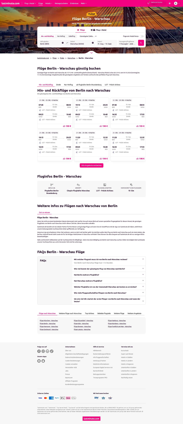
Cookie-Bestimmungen (72, 361)
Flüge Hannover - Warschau (49, 326)
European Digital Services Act (103, 367)
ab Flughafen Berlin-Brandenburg (88, 85)
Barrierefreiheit (98, 371)
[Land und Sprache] (170, 3)
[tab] (81, 30)
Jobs (66, 371)
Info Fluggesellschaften (101, 357)
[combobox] (52, 43)
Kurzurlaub (124, 350)
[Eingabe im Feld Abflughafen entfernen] (62, 42)
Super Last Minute (127, 354)
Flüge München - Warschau (49, 320)
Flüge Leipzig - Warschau (82, 329)
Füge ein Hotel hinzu (131, 36)
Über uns (68, 350)
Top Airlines (89, 313)
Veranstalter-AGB (71, 367)
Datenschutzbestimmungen (74, 357)
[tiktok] (51, 351)
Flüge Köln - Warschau (81, 323)
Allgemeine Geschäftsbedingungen (77, 354)
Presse (67, 374)
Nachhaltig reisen (127, 377)
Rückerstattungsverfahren (102, 354)
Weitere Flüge (119, 313)
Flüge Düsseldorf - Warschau (83, 320)
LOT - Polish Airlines (112, 85)
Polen (62, 58)
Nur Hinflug (61, 36)
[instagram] (43, 351)
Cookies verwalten (71, 364)
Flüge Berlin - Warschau (47, 323)
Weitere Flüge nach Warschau (70, 313)
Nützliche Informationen (101, 364)
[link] (54, 112)
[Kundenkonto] (177, 3)
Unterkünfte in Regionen (129, 374)
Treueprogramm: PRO (100, 377)
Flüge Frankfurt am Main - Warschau (120, 326)
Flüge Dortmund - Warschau (49, 329)
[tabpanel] (91, 127)
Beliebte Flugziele (104, 313)
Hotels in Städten (126, 357)
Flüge (55, 58)
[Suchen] (141, 43)
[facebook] (39, 351)
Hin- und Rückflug (47, 36)
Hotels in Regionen (127, 364)
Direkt (58, 85)
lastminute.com (43, 58)
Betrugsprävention (99, 374)
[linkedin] (47, 351)
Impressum (68, 377)
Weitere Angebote (134, 313)
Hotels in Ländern (127, 361)
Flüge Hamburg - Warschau (117, 320)
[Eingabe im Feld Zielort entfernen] (92, 42)
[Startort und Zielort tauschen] (67, 42)
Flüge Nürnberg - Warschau (117, 323)
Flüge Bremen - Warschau (82, 326)
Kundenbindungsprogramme (74, 384)
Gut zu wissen (44, 212)
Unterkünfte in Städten (128, 367)
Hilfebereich (97, 350)
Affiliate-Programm (71, 381)
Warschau (71, 58)
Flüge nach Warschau (47, 313)
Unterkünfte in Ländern (128, 371)
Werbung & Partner (99, 361)
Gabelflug (72, 36)
